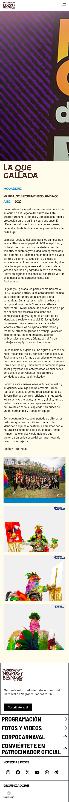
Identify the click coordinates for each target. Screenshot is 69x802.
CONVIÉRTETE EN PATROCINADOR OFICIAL (31, 748)
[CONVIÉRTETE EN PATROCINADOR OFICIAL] (65, 749)
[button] (63, 5)
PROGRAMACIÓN (21, 719)
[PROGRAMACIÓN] (65, 719)
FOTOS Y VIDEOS (22, 728)
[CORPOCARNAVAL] (65, 737)
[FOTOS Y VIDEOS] (65, 728)
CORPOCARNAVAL (23, 737)
